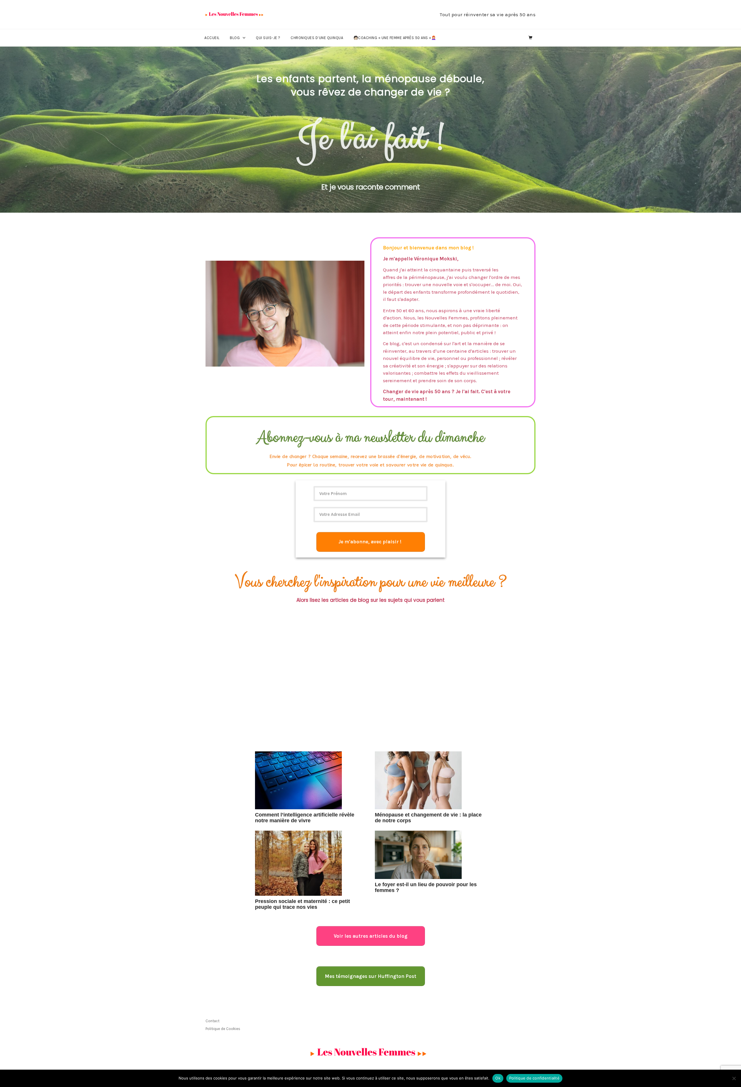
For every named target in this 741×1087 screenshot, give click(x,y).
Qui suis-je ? (268, 38)
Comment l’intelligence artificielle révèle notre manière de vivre (304, 817)
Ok (497, 1078)
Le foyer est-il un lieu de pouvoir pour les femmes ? (426, 887)
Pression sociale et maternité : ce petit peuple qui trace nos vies (302, 904)
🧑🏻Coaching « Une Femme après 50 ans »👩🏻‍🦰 (394, 38)
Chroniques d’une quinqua (317, 38)
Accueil (212, 38)
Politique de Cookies (223, 1029)
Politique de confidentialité (534, 1078)
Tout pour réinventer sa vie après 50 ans (487, 14)
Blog (235, 38)
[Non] (734, 1078)
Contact (212, 1021)
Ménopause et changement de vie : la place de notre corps (428, 817)
